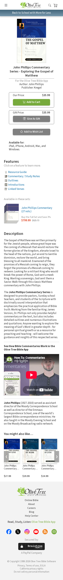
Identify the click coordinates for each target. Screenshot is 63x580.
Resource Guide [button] (17, 172)
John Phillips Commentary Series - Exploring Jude (48, 470)
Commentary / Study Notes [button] (24, 176)
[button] (49, 5)
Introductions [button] (16, 185)
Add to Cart (33, 102)
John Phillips (36, 84)
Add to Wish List (33, 132)
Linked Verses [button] (16, 189)
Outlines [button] (13, 181)
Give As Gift (33, 119)
